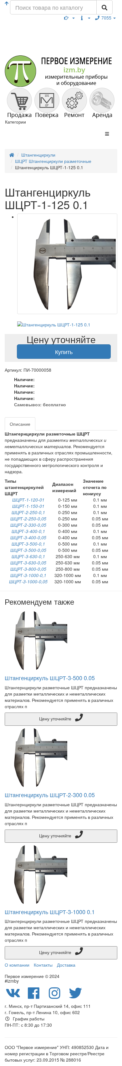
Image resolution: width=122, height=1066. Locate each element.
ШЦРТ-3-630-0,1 (28, 556)
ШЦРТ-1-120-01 (28, 500)
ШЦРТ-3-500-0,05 (28, 550)
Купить (64, 351)
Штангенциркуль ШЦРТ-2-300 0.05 (50, 795)
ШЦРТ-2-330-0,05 (28, 525)
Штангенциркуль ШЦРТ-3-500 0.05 (50, 678)
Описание (20, 424)
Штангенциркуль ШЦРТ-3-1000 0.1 (50, 912)
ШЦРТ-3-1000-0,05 (28, 581)
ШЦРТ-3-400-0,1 (28, 531)
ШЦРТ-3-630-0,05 (28, 562)
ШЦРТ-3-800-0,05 (28, 569)
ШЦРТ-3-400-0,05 (28, 537)
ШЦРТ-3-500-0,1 (28, 544)
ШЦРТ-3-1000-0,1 (28, 575)
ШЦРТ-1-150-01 (28, 506)
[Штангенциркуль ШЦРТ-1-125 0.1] (67, 264)
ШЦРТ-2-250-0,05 (28, 518)
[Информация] (84, 17)
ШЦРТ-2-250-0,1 (28, 512)
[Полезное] (69, 17)
